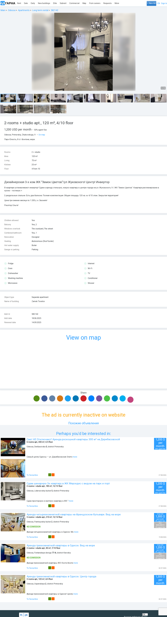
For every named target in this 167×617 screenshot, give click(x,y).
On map (42, 135)
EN (158, 3)
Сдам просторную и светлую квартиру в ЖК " (47, 501)
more (75, 457)
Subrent (63, 3)
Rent (19, 3)
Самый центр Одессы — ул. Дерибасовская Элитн (49, 457)
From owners (94, 3)
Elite (55, 3)
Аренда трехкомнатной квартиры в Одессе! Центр (50, 594)
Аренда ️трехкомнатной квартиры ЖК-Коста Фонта (50, 563)
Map (84, 3)
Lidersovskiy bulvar (42, 491)
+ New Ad (151, 3)
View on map (83, 337)
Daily (33, 3)
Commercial (74, 3)
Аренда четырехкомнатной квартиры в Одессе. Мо (50, 532)
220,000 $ (160, 556)
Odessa (7, 135)
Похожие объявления (83, 423)
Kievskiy (67, 553)
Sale (26, 3)
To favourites (32, 475)
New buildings (44, 3)
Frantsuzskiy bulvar (42, 522)
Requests (107, 3)
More (117, 3)
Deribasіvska (39, 446)
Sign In (164, 3)
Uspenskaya (39, 584)
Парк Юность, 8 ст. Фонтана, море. (19, 139)
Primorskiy (16, 135)
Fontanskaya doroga (42, 553)
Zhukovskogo (27, 135)
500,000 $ (160, 525)
